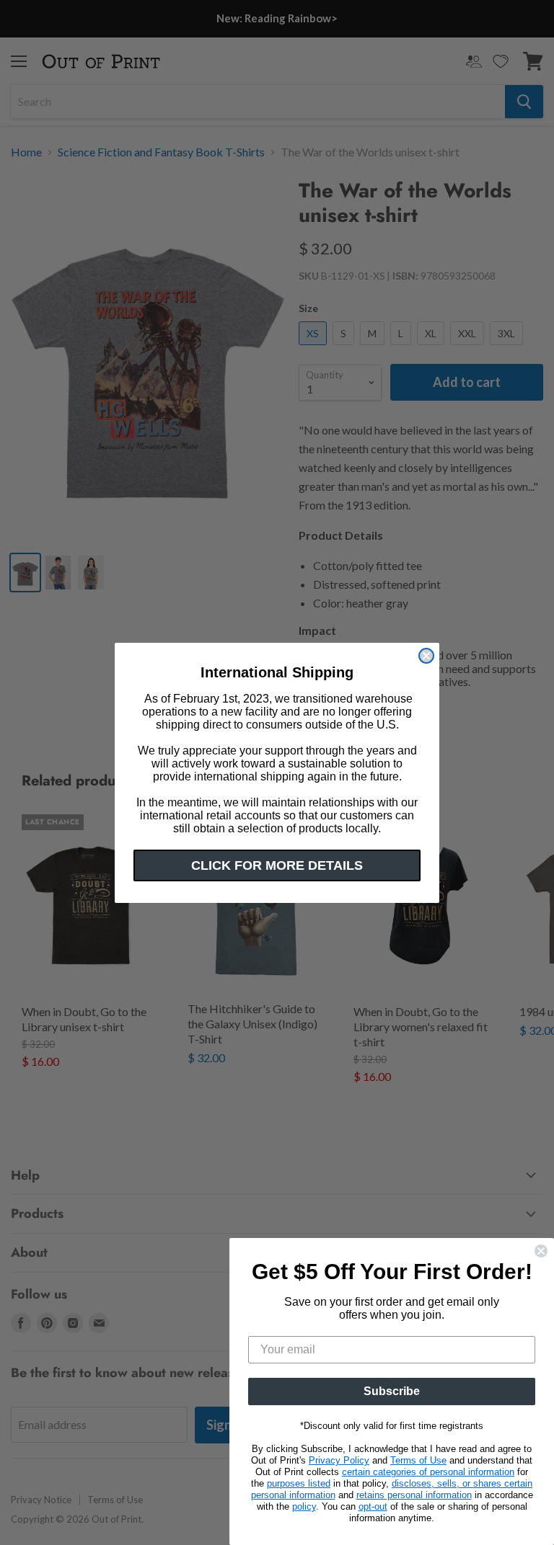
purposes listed (298, 1483)
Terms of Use (418, 1460)
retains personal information (414, 1495)
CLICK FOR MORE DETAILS (277, 865)
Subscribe (392, 1391)
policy (304, 1506)
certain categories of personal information (428, 1471)
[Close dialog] (426, 656)
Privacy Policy (339, 1460)
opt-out (373, 1506)
